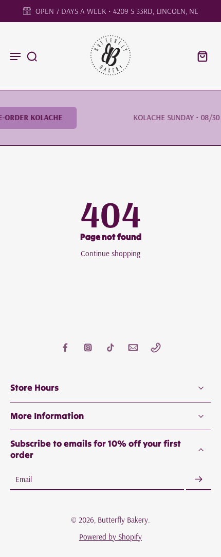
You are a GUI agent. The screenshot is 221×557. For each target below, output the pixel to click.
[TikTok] (110, 347)
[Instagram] (88, 347)
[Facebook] (65, 347)
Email (23, 480)
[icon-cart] (199, 56)
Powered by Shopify (110, 537)
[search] (32, 56)
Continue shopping (110, 253)
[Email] (133, 347)
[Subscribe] (198, 479)
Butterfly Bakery (123, 520)
